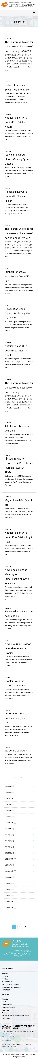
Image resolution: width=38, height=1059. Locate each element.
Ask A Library (6, 1018)
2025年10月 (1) (10, 798)
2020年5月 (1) (10, 883)
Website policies (7, 1040)
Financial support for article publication (15, 1015)
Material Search (7, 1013)
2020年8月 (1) (10, 877)
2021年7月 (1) (10, 865)
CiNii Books (6, 979)
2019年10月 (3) (10, 908)
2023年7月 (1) (10, 847)
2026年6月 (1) (10, 786)
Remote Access (7, 1004)
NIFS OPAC (5, 973)
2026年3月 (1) (10, 792)
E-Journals (5, 976)
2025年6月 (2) (10, 810)
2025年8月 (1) (10, 804)
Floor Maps (6, 1010)
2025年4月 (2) (10, 817)
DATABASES (6, 990)
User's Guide (6, 999)
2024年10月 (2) (10, 823)
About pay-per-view (8, 1007)
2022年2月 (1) (10, 853)
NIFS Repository (7, 982)
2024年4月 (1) (10, 835)
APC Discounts (7, 1002)
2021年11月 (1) (10, 859)
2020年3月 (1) (10, 889)
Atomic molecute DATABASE (11, 987)
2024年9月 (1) (10, 829)
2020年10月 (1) (10, 871)
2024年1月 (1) (10, 841)
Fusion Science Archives (10, 984)
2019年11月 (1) (10, 901)
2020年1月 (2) (10, 895)
